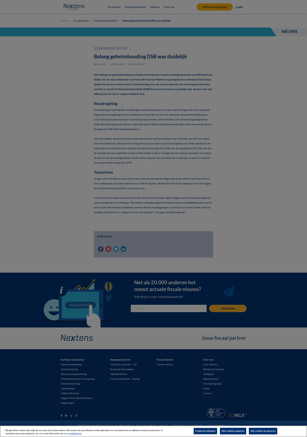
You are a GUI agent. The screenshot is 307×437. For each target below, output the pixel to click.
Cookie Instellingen (205, 431)
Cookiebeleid (74, 433)
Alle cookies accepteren (263, 431)
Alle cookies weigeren (233, 431)
